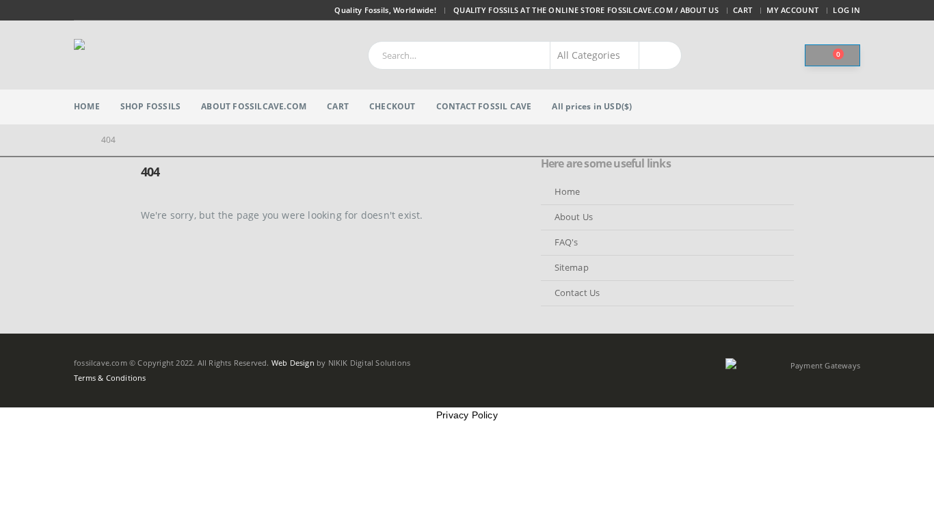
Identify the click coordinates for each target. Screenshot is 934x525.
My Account (792, 10)
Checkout (392, 106)
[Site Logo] (159, 55)
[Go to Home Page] (78, 140)
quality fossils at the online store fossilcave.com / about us (586, 10)
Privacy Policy (467, 414)
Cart (742, 10)
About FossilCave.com (253, 106)
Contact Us (577, 293)
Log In (846, 10)
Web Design (293, 363)
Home (87, 106)
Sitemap (572, 267)
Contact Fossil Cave (484, 106)
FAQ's (566, 242)
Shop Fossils (150, 106)
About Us (574, 217)
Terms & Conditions (110, 378)
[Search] (660, 55)
